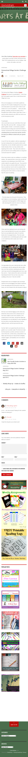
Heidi (6, 76)
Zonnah (9, 417)
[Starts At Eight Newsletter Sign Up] (14, 489)
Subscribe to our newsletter (18, 56)
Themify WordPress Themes (19, 752)
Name (2, 457)
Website (3, 463)
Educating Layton (12, 406)
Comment (3, 443)
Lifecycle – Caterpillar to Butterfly (16, 389)
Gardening (4, 67)
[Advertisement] (14, 39)
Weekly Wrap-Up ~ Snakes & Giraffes (13, 384)
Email (16, 457)
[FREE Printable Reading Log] (14, 559)
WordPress (9, 752)
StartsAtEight (13, 750)
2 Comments (12, 76)
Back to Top (14, 724)
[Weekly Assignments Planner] (14, 527)
